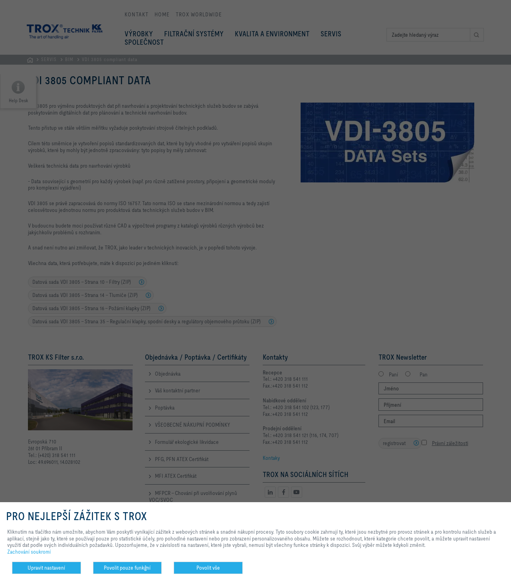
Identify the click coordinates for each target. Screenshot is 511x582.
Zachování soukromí (29, 551)
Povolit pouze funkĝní (127, 567)
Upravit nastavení (46, 567)
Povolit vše (208, 567)
